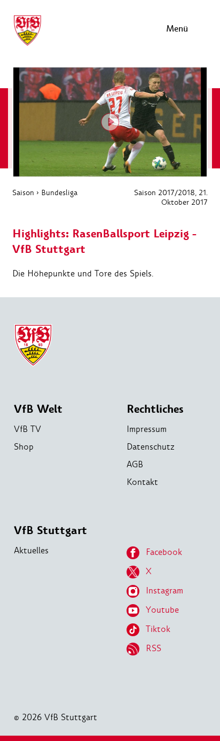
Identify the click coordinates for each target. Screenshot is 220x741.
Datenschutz (151, 446)
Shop (24, 446)
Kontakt (142, 482)
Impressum (147, 429)
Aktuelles (31, 550)
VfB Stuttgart (50, 530)
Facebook (164, 552)
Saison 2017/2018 (164, 192)
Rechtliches (155, 409)
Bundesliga (59, 192)
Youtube (162, 609)
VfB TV (27, 429)
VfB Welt (38, 409)
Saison (23, 192)
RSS (153, 648)
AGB (135, 464)
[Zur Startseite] (27, 44)
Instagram (164, 590)
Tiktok (158, 629)
